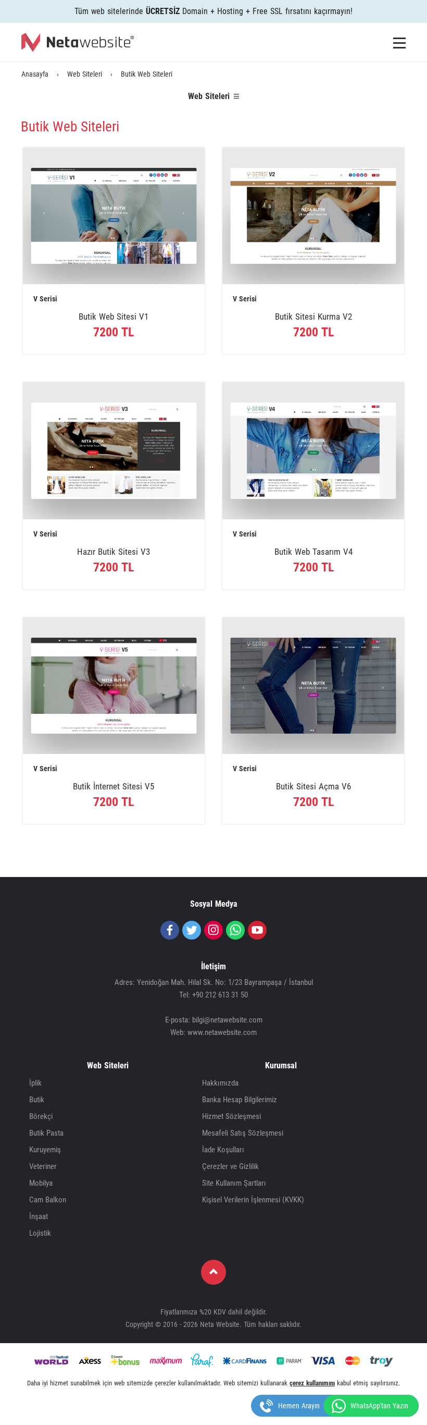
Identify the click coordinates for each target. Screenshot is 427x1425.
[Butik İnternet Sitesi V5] (114, 685)
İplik (35, 1083)
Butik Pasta (46, 1133)
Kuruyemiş (45, 1149)
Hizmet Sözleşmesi (231, 1116)
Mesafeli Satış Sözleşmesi (242, 1133)
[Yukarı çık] (213, 1272)
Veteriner (43, 1166)
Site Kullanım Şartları (234, 1183)
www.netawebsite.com (222, 1032)
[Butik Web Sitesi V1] (114, 215)
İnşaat (38, 1216)
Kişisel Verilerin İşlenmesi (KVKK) (253, 1199)
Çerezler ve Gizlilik (230, 1166)
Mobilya (41, 1183)
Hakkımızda (220, 1083)
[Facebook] (169, 930)
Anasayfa (34, 74)
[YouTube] (257, 930)
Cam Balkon (47, 1199)
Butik (36, 1099)
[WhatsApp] (235, 930)
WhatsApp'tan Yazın (379, 1406)
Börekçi (41, 1116)
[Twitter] (191, 930)
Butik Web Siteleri (146, 74)
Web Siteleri (84, 74)
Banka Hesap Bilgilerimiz (239, 1099)
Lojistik (40, 1233)
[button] (399, 43)
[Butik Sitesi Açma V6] (313, 685)
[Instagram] (213, 930)
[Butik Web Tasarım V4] (313, 450)
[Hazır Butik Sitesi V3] (114, 450)
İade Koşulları (223, 1149)
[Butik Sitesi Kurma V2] (313, 215)
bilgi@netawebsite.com (227, 1020)
